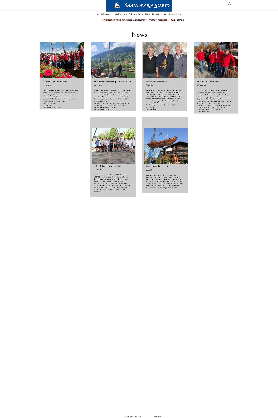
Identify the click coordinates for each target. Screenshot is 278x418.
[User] (229, 4)
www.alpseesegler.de (101, 109)
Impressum (157, 417)
